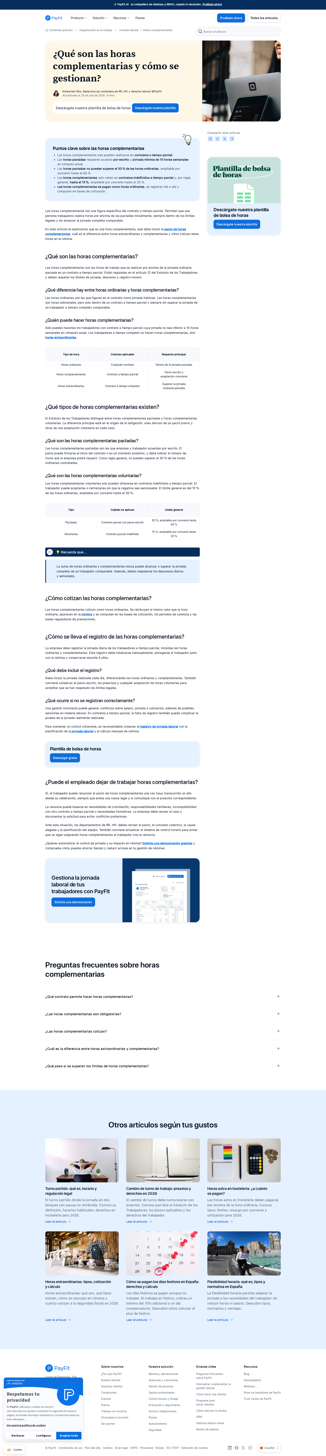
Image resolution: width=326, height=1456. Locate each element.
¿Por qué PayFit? (111, 1374)
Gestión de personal (161, 1386)
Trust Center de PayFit (257, 1399)
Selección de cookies (194, 1448)
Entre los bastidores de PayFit (262, 1392)
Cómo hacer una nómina (211, 1394)
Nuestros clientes (111, 1386)
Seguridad (155, 1430)
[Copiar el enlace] (232, 139)
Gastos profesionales (162, 1392)
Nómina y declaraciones (163, 1374)
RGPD (134, 1448)
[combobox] (238, 31)
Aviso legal (121, 1448)
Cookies (108, 1448)
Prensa (105, 1405)
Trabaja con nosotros (114, 1411)
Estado (159, 1448)
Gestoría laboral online (210, 1423)
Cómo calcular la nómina (211, 1410)
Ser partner (108, 1423)
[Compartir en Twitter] (225, 139)
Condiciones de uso (70, 1448)
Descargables (252, 1380)
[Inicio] (53, 18)
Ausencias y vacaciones (163, 1380)
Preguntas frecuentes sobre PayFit (209, 1376)
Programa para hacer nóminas (205, 1402)
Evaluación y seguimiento (164, 1405)
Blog (246, 1374)
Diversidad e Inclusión (114, 1417)
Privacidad (146, 1448)
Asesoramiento (158, 1423)
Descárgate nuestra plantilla (155, 108)
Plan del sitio (93, 1448)
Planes (153, 1417)
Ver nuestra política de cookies (26, 1425)
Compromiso (109, 1392)
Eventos (106, 1399)
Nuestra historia (110, 1380)
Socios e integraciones (162, 1411)
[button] (14, 1450)
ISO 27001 (172, 1448)
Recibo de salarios (207, 1429)
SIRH (199, 1417)
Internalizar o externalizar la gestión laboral (213, 1386)
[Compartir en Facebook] (218, 139)
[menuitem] (80, 17)
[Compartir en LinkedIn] (210, 139)
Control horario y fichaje (163, 1399)
